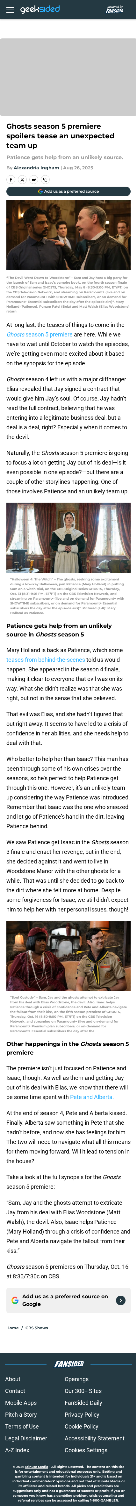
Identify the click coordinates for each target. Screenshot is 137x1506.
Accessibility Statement (95, 1438)
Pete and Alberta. (92, 1097)
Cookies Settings (86, 1450)
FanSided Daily (83, 1402)
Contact (15, 1391)
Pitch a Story (21, 1414)
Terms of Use (22, 1426)
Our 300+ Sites (83, 1391)
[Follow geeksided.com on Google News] (121, 1300)
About (12, 1379)
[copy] (45, 179)
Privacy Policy (82, 1414)
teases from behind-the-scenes (45, 659)
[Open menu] (10, 9)
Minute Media (36, 1467)
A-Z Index (17, 1450)
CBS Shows (36, 1327)
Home (12, 1327)
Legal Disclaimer (26, 1438)
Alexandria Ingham (36, 168)
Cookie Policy (81, 1426)
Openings (77, 1379)
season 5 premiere (39, 334)
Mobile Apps (21, 1402)
